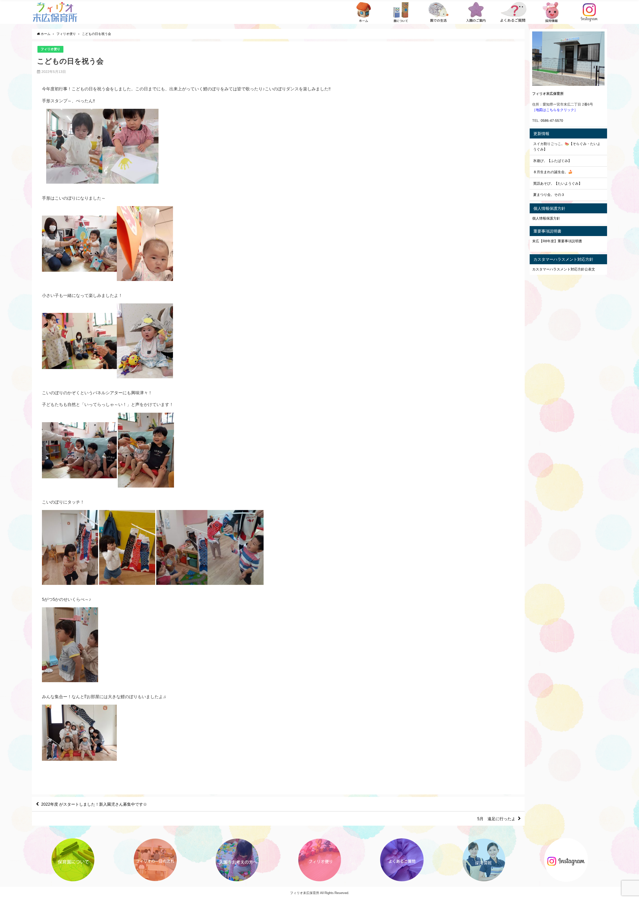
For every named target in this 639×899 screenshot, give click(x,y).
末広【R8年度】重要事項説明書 (557, 241)
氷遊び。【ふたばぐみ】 (552, 160)
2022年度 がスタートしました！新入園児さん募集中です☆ (94, 804)
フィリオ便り (50, 49)
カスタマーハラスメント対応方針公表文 (563, 269)
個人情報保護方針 (546, 218)
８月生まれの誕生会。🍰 (553, 172)
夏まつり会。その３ (549, 194)
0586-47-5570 (552, 120)
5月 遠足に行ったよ (496, 819)
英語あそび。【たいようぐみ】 (557, 183)
